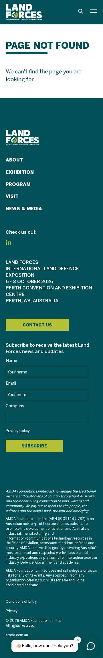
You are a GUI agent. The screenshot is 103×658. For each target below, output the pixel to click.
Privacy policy (18, 431)
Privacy (11, 611)
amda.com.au (17, 635)
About (14, 160)
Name (11, 361)
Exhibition (20, 172)
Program (18, 184)
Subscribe (34, 446)
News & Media (24, 208)
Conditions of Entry (21, 601)
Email (11, 383)
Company (15, 406)
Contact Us (37, 325)
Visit (12, 196)
